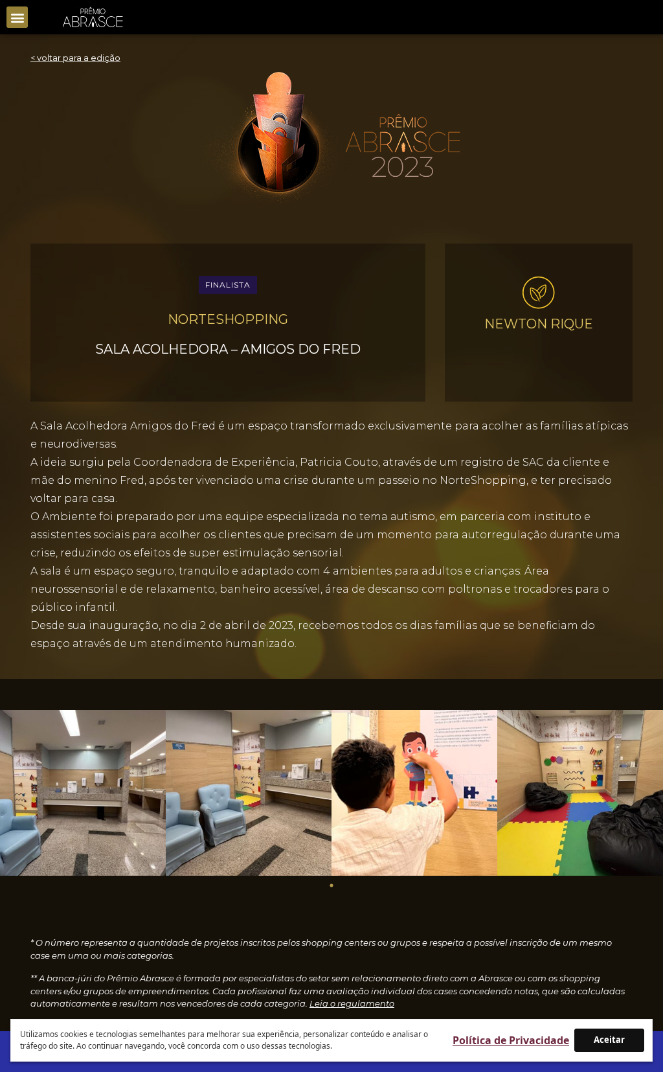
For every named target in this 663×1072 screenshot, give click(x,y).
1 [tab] (331, 885)
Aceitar (609, 1039)
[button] (17, 17)
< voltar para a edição (75, 57)
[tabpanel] (83, 793)
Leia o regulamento (351, 1003)
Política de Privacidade (511, 1040)
